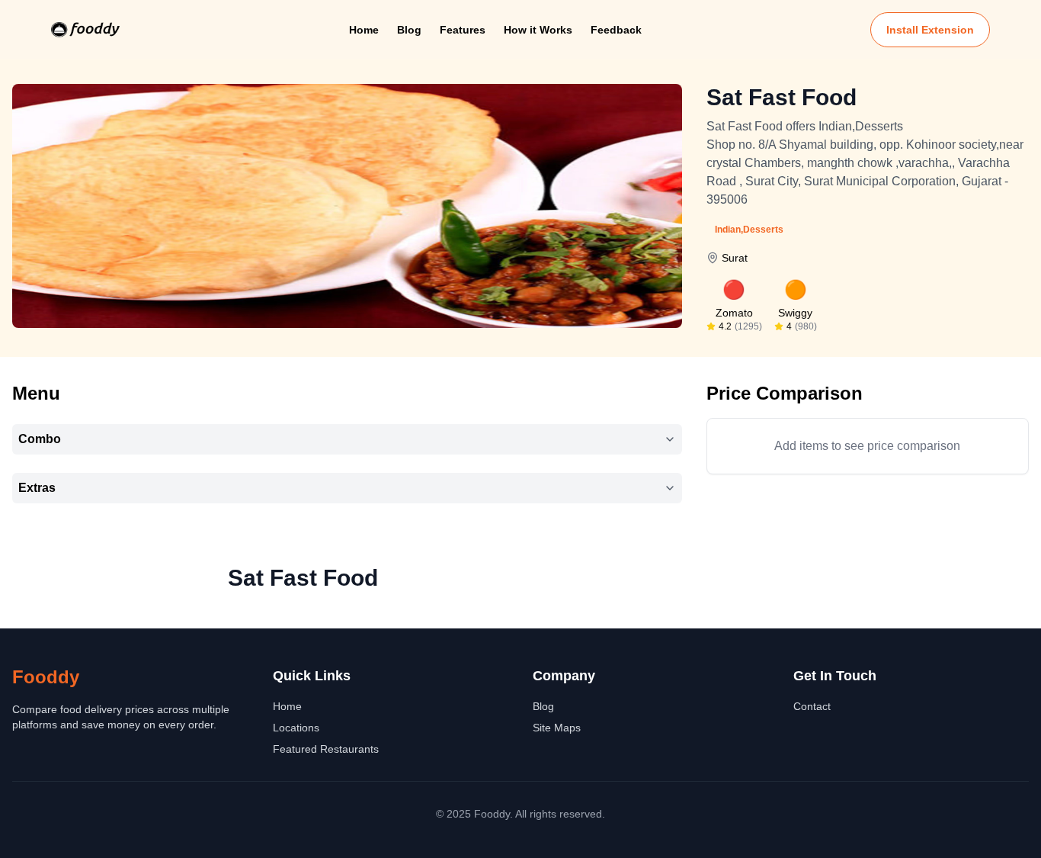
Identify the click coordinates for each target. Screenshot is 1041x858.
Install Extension (930, 30)
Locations (296, 727)
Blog (409, 30)
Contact (812, 706)
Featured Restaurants (326, 749)
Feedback (616, 30)
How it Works (538, 30)
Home (364, 30)
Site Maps (557, 727)
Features (462, 30)
